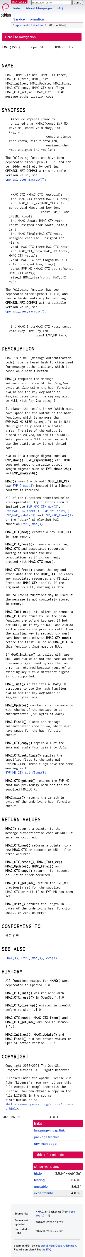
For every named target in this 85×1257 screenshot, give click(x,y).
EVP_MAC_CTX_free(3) (22, 511)
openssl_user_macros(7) (24, 179)
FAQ (59, 8)
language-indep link (49, 1130)
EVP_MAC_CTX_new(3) (43, 506)
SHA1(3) (11, 958)
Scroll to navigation (20, 37)
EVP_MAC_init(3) (56, 511)
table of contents (49, 1155)
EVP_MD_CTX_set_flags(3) (25, 772)
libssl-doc (38, 25)
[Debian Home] (5, 9)
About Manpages (39, 8)
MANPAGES (19, 1)
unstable (41, 1186)
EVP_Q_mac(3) (23, 485)
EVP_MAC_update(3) (20, 515)
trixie (38, 1173)
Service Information (28, 19)
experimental (22, 25)
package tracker (46, 1137)
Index (17, 8)
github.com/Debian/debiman (58, 1245)
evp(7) (51, 958)
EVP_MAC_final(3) (58, 515)
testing (39, 1180)
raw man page (45, 1144)
